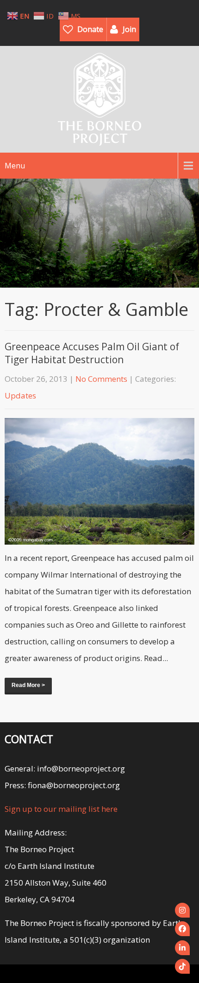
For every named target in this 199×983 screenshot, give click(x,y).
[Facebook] (182, 928)
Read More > (28, 685)
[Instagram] (182, 910)
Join (129, 29)
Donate (90, 29)
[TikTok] (182, 966)
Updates (20, 395)
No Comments (101, 378)
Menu (15, 166)
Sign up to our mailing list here (61, 808)
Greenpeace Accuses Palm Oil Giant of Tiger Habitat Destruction (92, 353)
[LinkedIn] (182, 947)
